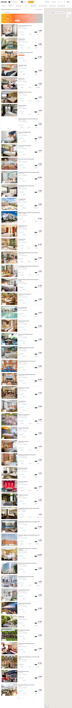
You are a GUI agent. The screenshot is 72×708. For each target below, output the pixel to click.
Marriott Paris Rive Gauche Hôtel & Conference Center (22, 285)
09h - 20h (24, 74)
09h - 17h (24, 181)
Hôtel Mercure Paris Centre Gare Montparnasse (22, 177)
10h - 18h (24, 167)
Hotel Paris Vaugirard (22, 486)
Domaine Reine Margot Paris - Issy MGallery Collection (22, 554)
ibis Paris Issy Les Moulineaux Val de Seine (22, 568)
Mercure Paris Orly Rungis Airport (22, 339)
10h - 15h (22, 34)
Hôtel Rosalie (22, 621)
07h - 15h (21, 248)
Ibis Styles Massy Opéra (22, 433)
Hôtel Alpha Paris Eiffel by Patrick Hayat (22, 459)
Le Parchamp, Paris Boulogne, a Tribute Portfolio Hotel (22, 662)
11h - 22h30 (36, 356)
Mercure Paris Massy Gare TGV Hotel (22, 689)
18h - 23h (36, 167)
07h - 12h (21, 127)
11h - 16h (38, 114)
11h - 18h (30, 34)
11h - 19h (38, 34)
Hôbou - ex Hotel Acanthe (22, 419)
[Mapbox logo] (46, 707)
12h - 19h (36, 234)
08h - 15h (22, 100)
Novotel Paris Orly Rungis (22, 635)
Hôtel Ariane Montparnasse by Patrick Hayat (22, 257)
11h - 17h (24, 221)
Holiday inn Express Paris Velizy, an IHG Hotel (22, 123)
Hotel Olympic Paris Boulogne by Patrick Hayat (22, 271)
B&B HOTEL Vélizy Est (22, 473)
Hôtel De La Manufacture (22, 326)
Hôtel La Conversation (22, 500)
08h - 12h (21, 261)
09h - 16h (24, 60)
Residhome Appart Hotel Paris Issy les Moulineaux (22, 217)
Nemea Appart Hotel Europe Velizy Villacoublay (22, 513)
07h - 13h (21, 47)
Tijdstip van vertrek (18, 5)
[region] (58, 358)
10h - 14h (24, 356)
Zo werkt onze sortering (6, 12)
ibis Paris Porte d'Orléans (22, 392)
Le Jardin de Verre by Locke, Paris (22, 57)
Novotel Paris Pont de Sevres (22, 299)
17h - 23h (36, 221)
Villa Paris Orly (22, 83)
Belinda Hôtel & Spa (22, 231)
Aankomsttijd (10, 5)
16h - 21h (38, 517)
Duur (26, 5)
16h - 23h (36, 316)
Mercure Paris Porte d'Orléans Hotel (22, 190)
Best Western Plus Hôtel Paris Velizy (22, 581)
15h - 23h (38, 450)
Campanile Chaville (22, 70)
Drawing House (22, 44)
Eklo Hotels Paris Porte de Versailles (22, 164)
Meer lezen (17, 20)
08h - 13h (22, 87)
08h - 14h (22, 423)
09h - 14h (30, 543)
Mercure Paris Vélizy (22, 312)
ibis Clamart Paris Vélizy (22, 676)
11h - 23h (29, 261)
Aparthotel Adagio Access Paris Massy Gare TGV (22, 540)
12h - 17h (30, 585)
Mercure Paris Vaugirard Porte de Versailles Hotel (22, 526)
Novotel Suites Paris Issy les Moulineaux (22, 366)
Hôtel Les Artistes (22, 110)
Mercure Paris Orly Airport (22, 595)
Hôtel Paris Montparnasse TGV (22, 30)
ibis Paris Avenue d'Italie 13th (22, 150)
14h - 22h (38, 100)
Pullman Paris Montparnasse (22, 608)
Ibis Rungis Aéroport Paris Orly (22, 97)
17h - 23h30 (38, 87)
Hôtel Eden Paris (22, 244)
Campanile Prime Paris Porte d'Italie (22, 352)
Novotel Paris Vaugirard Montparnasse (22, 379)
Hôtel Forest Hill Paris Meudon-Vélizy (22, 648)
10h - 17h (36, 47)
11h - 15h (36, 261)
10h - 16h (29, 127)
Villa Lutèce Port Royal (22, 446)
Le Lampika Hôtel (22, 204)
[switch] (33, 6)
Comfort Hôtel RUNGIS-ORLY (22, 137)
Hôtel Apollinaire (22, 406)
